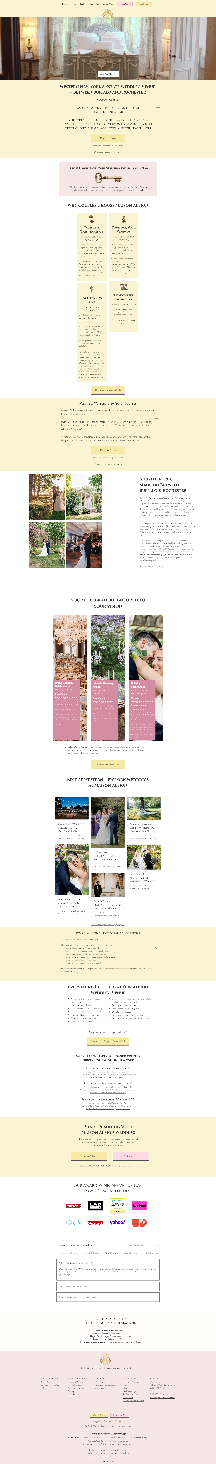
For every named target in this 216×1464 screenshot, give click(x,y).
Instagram (96, 1421)
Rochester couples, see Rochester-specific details (107, 1453)
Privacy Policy (114, 1426)
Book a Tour (45, 1381)
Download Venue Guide (51, 1385)
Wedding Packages (76, 1381)
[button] (108, 74)
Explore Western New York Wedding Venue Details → (108, 1108)
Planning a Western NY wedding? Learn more (107, 1455)
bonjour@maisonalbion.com (124, 1165)
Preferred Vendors (131, 1394)
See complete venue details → (153, 566)
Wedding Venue (102, 1381)
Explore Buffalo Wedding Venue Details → (108, 1077)
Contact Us (128, 1397)
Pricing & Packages (131, 1381)
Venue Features (75, 1385)
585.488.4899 (157, 1394)
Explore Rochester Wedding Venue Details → (108, 1092)
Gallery (71, 1391)
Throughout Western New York (111, 1323)
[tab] (69, 1253)
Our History (73, 1394)
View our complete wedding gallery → (107, 924)
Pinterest (108, 1421)
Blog (125, 1388)
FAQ (42, 1388)
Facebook (119, 1421)
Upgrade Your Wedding (105, 1385)
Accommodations (75, 1388)
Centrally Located (111, 1319)
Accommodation (102, 1388)
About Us (126, 1426)
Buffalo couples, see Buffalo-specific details (107, 1450)
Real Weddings (129, 1391)
